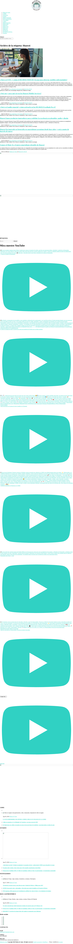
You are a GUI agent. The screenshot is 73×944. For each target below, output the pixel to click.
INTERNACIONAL (7, 31)
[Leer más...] (0, 89)
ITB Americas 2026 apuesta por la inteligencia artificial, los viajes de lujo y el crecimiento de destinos (27, 891)
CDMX (4, 13)
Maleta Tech (5, 26)
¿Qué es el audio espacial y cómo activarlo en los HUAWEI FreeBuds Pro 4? (28, 107)
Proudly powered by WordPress (40, 942)
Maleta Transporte (7, 17)
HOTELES (5, 30)
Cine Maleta (5, 20)
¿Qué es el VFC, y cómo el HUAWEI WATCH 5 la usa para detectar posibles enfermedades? (33, 80)
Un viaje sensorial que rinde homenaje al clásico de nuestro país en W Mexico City (22, 905)
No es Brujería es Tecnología (15, 89)
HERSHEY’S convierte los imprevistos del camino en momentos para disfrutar (22, 911)
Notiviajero (5, 15)
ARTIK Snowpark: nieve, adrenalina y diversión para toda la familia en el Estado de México (25, 888)
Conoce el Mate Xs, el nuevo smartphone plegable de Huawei (22, 145)
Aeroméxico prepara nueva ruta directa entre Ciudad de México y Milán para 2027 (23, 885)
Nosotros (5, 33)
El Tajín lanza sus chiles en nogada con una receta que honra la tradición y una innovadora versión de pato (28, 825)
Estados (4, 16)
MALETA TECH (28, 89)
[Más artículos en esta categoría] (3, 810)
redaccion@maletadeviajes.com (7, 932)
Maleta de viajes (6, 12)
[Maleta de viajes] (36, 5)
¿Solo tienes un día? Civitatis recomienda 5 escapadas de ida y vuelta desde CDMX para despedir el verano (28, 865)
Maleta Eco (5, 28)
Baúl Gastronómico (7, 19)
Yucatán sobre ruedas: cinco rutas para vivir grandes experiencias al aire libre (21, 867)
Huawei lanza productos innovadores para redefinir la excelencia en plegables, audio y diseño (34, 118)
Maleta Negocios (6, 22)
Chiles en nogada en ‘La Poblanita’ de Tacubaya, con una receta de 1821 (20, 822)
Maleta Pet (5, 29)
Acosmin (61, 942)
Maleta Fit (5, 25)
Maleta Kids (5, 24)
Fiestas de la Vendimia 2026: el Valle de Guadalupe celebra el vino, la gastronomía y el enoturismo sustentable (29, 870)
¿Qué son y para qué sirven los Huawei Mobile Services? (20, 93)
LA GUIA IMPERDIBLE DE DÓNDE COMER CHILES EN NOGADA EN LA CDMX (24, 819)
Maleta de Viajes (13, 151)
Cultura (4, 21)
